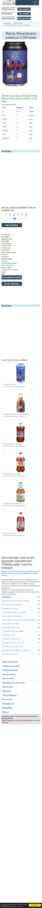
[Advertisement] (21, 174)
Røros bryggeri (7, 259)
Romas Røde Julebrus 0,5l (11, 627)
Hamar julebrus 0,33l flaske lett (12, 616)
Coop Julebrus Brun (8, 635)
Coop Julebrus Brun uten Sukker (12, 631)
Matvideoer (6, 691)
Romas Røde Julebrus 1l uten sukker (14, 612)
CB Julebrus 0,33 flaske (10, 654)
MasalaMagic (7, 707)
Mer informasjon (18, 906)
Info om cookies (8, 674)
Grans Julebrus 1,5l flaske (10, 624)
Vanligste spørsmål (10, 670)
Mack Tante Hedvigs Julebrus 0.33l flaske (15, 601)
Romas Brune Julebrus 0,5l (11, 639)
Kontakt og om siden (10, 666)
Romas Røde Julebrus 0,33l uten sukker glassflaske (19, 620)
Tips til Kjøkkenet (9, 695)
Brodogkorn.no (8, 703)
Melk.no (5, 712)
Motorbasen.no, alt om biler (13, 682)
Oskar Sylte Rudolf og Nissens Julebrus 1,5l (16, 650)
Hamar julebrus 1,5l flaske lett (12, 605)
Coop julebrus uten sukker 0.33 (12, 646)
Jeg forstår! (35, 905)
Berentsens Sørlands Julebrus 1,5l (13, 643)
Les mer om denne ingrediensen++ (15, 386)
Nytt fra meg (7, 687)
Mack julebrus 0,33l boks (10, 608)
